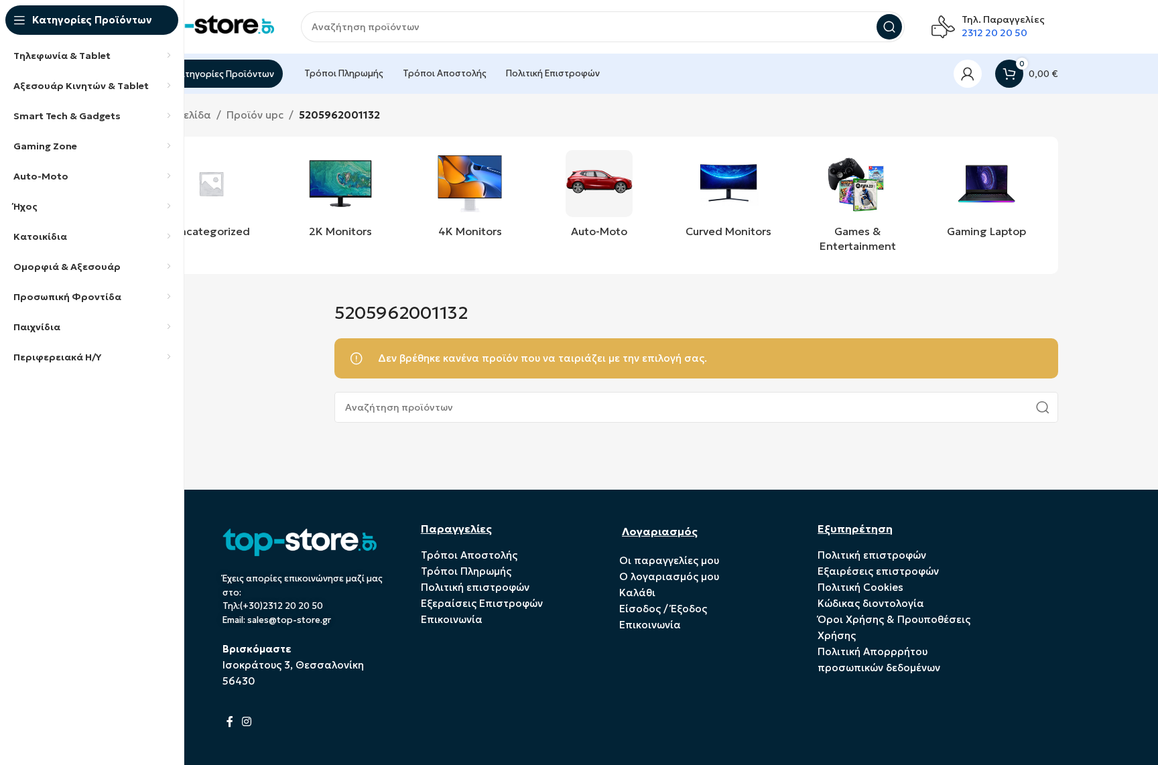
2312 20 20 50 (994, 33)
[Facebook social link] (230, 721)
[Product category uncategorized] (211, 197)
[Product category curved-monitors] (728, 197)
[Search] (889, 27)
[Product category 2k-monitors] (341, 197)
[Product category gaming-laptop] (987, 197)
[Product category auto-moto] (599, 197)
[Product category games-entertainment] (857, 205)
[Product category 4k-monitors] (470, 197)
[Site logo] (207, 25)
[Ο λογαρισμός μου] (967, 73)
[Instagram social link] (247, 721)
